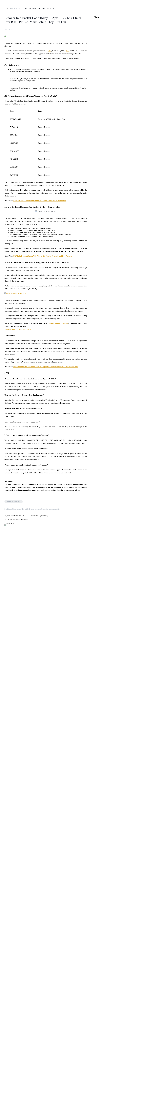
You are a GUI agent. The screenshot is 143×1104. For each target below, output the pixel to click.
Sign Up (8, 626)
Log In (3, 626)
